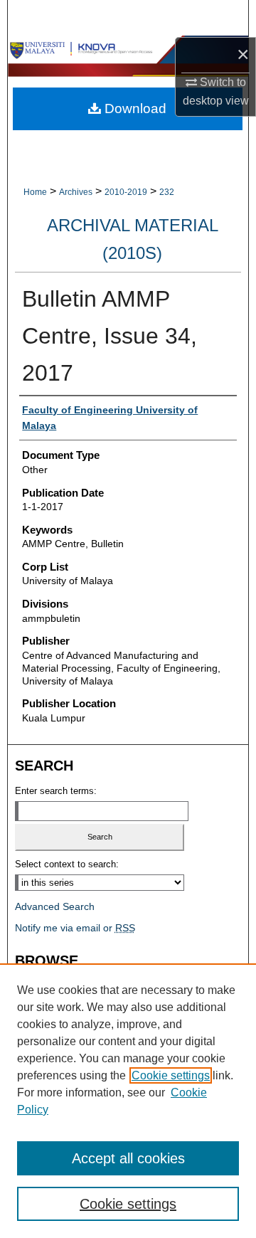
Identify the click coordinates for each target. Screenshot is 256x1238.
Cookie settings (171, 1075)
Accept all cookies (128, 1158)
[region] (128, 1100)
